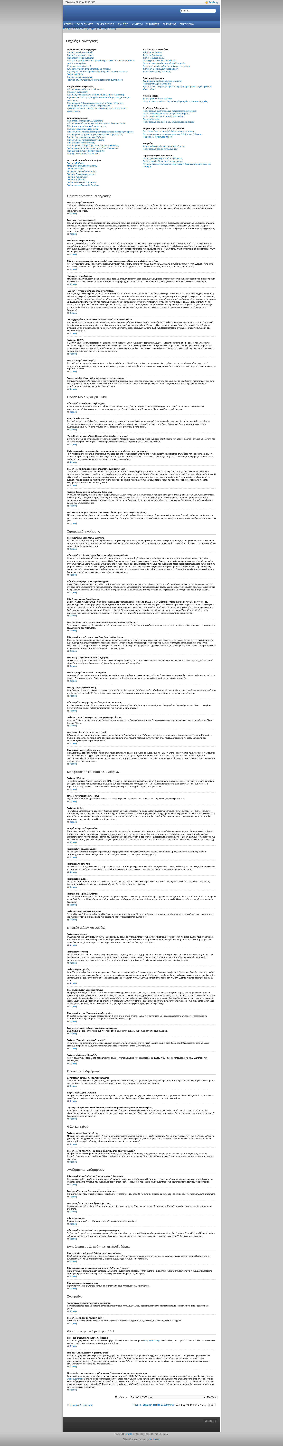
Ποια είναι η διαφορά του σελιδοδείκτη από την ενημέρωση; (169, 131)
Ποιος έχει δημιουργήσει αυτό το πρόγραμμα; (163, 158)
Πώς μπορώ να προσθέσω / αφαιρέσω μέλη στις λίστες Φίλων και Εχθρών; (175, 101)
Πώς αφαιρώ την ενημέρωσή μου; (157, 137)
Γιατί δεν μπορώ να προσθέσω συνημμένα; (85, 140)
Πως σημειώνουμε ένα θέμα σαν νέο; (83, 154)
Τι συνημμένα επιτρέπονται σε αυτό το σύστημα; (164, 146)
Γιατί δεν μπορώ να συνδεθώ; (80, 52)
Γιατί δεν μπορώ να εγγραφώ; (80, 77)
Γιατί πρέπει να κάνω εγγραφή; (80, 55)
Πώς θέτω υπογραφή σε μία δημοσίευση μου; (87, 126)
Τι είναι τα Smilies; (75, 169)
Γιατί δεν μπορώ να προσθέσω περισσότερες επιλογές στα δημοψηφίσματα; (100, 132)
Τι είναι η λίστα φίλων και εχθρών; (157, 99)
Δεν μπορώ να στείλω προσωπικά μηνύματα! (162, 81)
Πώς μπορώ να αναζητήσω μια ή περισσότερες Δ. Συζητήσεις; (170, 111)
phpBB (129, 1434)
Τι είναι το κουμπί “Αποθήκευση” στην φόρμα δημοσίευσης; (93, 148)
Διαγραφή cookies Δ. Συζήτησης (158, 1405)
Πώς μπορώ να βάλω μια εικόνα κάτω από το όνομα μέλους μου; (95, 103)
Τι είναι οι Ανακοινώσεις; (77, 177)
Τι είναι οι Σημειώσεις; (76, 179)
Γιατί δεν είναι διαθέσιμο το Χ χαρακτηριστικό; (163, 161)
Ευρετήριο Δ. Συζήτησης (81, 1405)
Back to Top (210, 1421)
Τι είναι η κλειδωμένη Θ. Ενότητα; (81, 182)
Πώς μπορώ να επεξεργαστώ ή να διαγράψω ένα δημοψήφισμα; (95, 134)
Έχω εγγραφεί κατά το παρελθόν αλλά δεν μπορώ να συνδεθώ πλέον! (97, 72)
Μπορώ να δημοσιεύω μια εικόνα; (81, 171)
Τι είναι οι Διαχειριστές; (153, 52)
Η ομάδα (137, 1405)
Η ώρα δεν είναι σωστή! (77, 92)
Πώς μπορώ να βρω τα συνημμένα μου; (160, 149)
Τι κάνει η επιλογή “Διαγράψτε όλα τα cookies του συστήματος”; (95, 80)
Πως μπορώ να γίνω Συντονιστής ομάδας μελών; (164, 63)
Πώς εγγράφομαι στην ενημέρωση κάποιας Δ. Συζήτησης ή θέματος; (172, 134)
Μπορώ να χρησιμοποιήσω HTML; (82, 166)
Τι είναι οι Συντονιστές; (153, 55)
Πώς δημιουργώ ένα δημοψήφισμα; (82, 129)
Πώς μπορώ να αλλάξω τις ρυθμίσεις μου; (85, 89)
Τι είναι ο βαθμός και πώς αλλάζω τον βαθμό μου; (88, 106)
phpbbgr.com (154, 1439)
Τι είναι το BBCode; (75, 163)
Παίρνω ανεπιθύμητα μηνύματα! (157, 84)
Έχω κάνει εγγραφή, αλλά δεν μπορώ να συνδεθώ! (89, 69)
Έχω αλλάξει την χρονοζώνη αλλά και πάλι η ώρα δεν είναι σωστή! (95, 95)
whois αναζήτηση (74, 1379)
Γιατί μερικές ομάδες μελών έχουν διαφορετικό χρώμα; (166, 66)
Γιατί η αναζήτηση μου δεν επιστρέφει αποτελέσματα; (166, 113)
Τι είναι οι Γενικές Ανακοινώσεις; (81, 174)
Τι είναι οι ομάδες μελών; (153, 58)
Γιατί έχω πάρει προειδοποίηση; (81, 143)
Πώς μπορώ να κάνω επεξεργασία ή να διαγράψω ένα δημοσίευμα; (96, 123)
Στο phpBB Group (152, 1341)
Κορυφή (73, 213)
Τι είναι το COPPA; (75, 74)
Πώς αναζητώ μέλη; (151, 119)
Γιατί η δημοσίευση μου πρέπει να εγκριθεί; (85, 151)
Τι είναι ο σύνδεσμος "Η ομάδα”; (157, 72)
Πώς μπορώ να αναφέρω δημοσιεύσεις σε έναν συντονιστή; (93, 145)
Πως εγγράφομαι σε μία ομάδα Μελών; (160, 60)
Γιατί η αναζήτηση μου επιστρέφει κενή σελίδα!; (163, 116)
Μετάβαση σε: (122, 1397)
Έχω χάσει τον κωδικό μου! (79, 66)
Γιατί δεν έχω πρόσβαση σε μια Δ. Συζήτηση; (86, 137)
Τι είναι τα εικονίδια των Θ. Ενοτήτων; (83, 185)
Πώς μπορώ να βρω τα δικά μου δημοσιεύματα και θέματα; (168, 122)
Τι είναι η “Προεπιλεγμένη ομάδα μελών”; (160, 69)
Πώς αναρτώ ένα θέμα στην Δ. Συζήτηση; (85, 121)
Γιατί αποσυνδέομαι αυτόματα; (80, 58)
